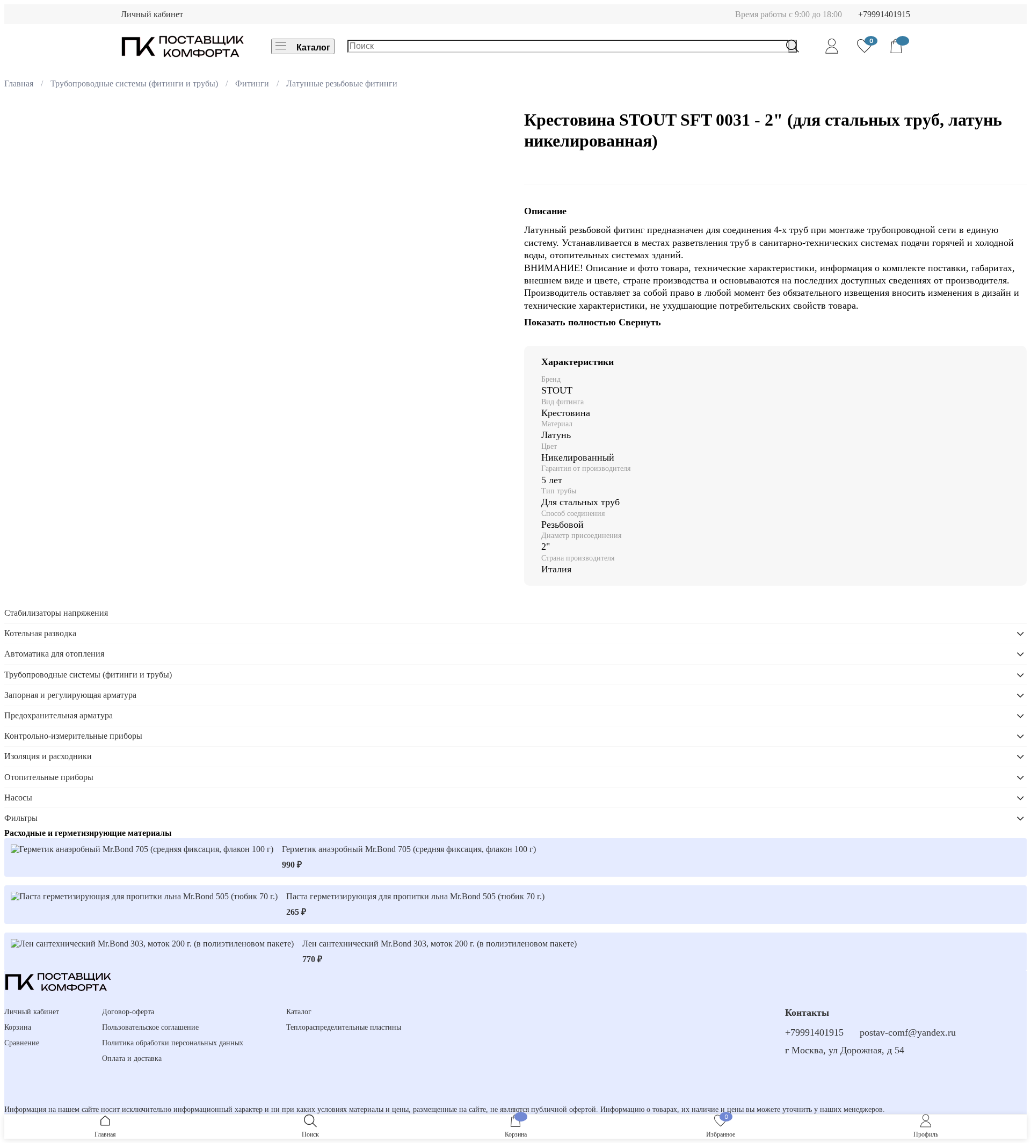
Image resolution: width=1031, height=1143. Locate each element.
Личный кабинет (152, 14)
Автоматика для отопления (54, 653)
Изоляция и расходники (48, 756)
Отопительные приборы (48, 777)
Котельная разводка (40, 633)
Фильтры (21, 817)
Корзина (17, 1027)
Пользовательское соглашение (150, 1027)
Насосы (18, 797)
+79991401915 (884, 14)
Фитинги (252, 83)
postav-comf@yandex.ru (908, 1032)
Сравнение (21, 1042)
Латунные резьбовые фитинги (341, 83)
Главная (18, 83)
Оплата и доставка (132, 1058)
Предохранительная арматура (58, 715)
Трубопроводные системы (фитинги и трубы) (134, 83)
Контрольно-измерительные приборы (73, 735)
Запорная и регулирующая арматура (70, 695)
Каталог (313, 47)
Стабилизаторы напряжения (56, 612)
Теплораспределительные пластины (343, 1027)
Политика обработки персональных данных (172, 1042)
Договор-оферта (128, 1011)
